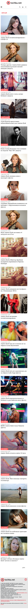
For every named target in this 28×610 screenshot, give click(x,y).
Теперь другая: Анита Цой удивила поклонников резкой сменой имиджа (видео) (14, 66)
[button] (22, 7)
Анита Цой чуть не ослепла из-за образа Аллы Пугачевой (13, 344)
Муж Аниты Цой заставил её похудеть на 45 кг (11, 233)
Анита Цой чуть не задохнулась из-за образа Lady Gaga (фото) (14, 372)
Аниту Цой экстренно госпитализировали (9, 317)
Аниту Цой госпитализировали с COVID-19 (13, 38)
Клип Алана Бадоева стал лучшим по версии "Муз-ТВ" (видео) (13, 150)
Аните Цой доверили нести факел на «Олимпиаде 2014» (13, 290)
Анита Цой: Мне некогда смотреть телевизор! (14, 479)
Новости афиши (5, 117)
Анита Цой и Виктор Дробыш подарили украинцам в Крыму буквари (12, 261)
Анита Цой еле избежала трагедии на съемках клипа (14, 532)
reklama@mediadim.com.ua (22, 592)
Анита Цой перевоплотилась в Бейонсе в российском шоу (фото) (13, 399)
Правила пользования (5, 600)
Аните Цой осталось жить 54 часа (13, 453)
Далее (23, 567)
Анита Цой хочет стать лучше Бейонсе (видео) (12, 95)
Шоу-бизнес (4, 33)
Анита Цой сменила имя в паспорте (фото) (10, 177)
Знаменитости (5, 474)
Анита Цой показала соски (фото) (13, 506)
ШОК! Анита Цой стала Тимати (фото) (12, 427)
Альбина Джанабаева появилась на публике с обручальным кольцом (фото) (14, 205)
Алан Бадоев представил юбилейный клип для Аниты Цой (13, 122)
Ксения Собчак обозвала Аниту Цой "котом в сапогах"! (12, 560)
